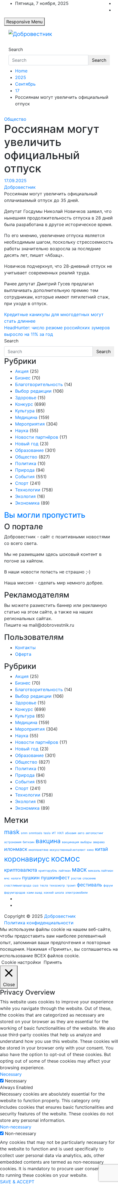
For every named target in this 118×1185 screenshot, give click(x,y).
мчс (7, 878)
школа (59, 892)
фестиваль (89, 885)
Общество (15, 119)
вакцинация (70, 842)
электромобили (76, 892)
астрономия (12, 842)
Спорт (22, 483)
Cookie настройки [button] (21, 962)
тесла (44, 885)
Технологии (27, 489)
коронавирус (27, 859)
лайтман (64, 870)
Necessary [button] (11, 1074)
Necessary (16, 1080)
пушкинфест (55, 877)
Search (16, 49)
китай (101, 849)
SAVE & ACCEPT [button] (17, 1181)
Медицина (26, 417)
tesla (47, 833)
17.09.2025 (15, 180)
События (25, 476)
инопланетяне (38, 850)
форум (108, 885)
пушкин (31, 877)
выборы (86, 842)
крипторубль (47, 870)
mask (11, 831)
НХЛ (60, 833)
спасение (89, 878)
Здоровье (25, 397)
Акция (22, 371)
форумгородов (14, 892)
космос (65, 858)
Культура (25, 410)
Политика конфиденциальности (39, 922)
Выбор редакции (33, 391)
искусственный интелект (68, 850)
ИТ (54, 833)
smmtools (35, 833)
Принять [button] (53, 962)
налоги (16, 878)
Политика (25, 463)
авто (81, 833)
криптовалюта (20, 870)
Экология (25, 496)
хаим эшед (34, 892)
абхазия (70, 833)
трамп (70, 885)
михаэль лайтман (100, 870)
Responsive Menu (24, 21)
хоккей (49, 892)
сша (35, 885)
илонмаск (15, 849)
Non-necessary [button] (15, 1127)
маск (79, 869)
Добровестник (20, 187)
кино (90, 850)
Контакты (25, 647)
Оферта (23, 654)
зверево (99, 842)
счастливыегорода (17, 885)
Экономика (27, 503)
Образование (29, 450)
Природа (25, 470)
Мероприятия (30, 424)
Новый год (26, 443)
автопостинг (94, 833)
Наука (21, 430)
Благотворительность (39, 384)
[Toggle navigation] (12, 44)
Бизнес (22, 378)
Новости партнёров (36, 437)
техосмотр (57, 885)
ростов (76, 878)
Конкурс (24, 404)
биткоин (28, 842)
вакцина (48, 841)
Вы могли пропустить (44, 515)
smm (24, 833)
